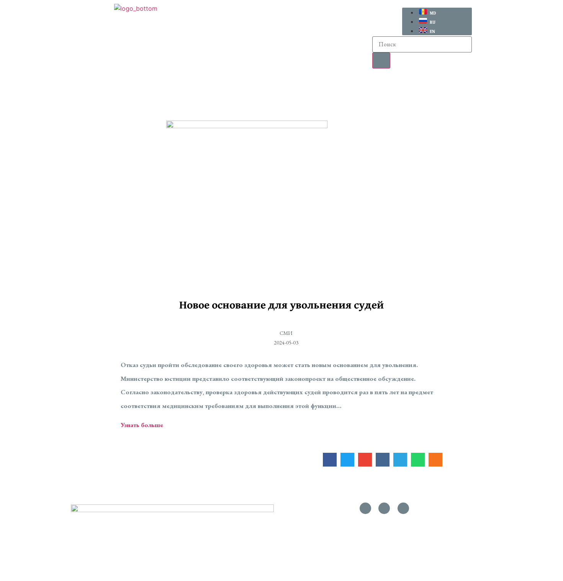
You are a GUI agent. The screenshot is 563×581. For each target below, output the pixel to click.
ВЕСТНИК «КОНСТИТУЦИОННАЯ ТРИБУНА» (322, 87)
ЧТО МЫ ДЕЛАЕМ (198, 87)
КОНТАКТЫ (472, 87)
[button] (134, 87)
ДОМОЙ (84, 87)
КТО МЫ (131, 87)
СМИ (425, 87)
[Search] (381, 60)
